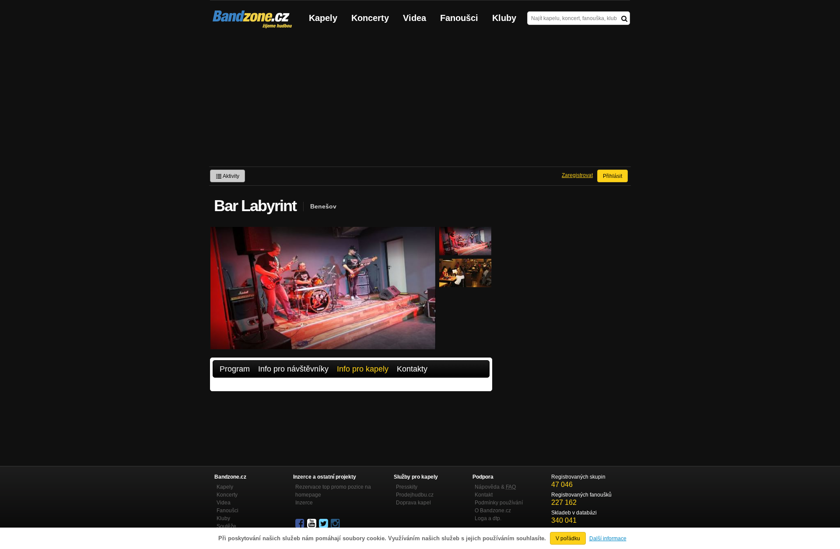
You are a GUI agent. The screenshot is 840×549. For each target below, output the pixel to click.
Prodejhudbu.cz (415, 495)
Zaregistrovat (577, 175)
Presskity (406, 487)
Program (235, 369)
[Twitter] (324, 523)
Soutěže (226, 526)
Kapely (323, 18)
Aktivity (230, 176)
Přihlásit (612, 176)
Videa (414, 18)
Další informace (607, 538)
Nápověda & (495, 487)
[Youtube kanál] (312, 523)
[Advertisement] (420, 101)
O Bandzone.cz (493, 510)
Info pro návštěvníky (293, 369)
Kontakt (484, 495)
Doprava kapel (413, 503)
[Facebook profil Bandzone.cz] (300, 523)
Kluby (504, 18)
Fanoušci (459, 18)
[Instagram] (336, 523)
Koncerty (370, 18)
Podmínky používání (499, 503)
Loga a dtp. (488, 518)
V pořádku (568, 538)
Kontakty (412, 369)
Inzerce (304, 503)
